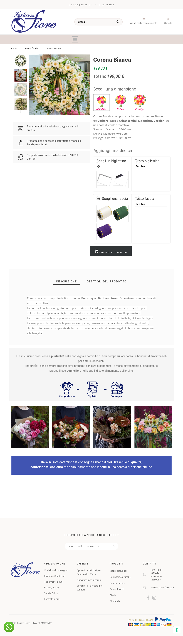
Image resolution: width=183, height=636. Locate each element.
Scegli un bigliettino (111, 161)
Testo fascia (144, 199)
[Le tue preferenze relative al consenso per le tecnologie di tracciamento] (176, 629)
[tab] (66, 281)
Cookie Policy (51, 593)
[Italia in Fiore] (34, 22)
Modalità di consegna (56, 570)
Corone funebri (117, 589)
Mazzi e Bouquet (118, 571)
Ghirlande (115, 601)
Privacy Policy (51, 587)
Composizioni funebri (120, 577)
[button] (9, 627)
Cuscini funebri (117, 583)
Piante (113, 595)
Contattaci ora (52, 599)
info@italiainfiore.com (162, 587)
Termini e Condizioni (55, 576)
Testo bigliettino (147, 161)
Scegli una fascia (115, 199)
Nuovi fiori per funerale (89, 580)
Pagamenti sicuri (53, 581)
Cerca (118, 21)
